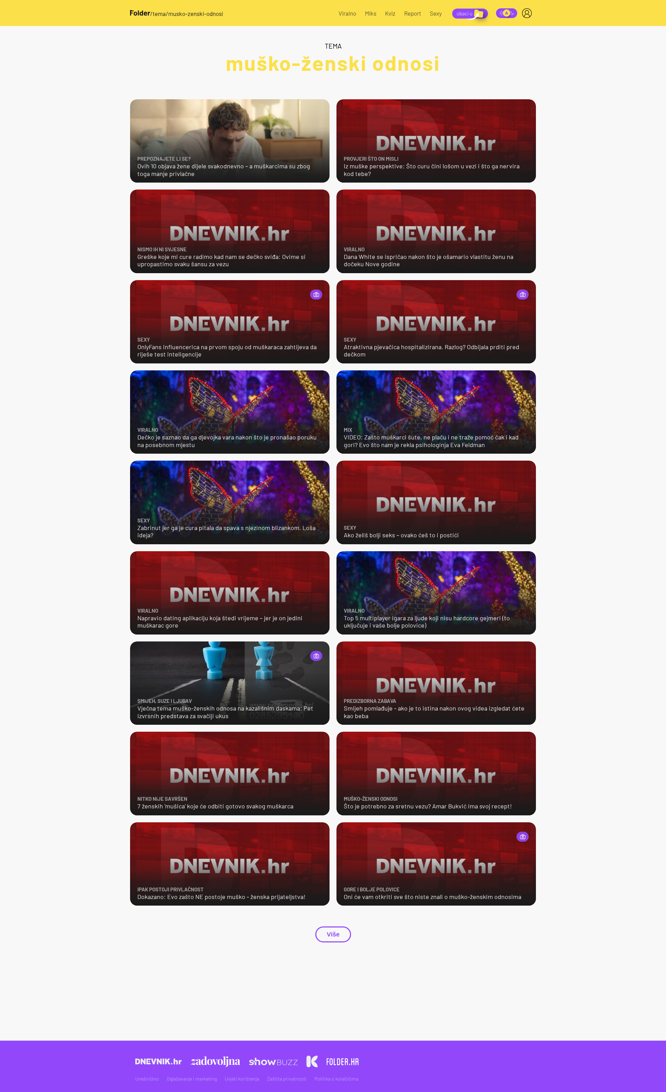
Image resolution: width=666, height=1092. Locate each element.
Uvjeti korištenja (242, 1079)
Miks (370, 13)
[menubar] (528, 13)
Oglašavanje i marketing (192, 1079)
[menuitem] (528, 13)
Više (333, 934)
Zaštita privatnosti (287, 1079)
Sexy (436, 13)
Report (412, 13)
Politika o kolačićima (336, 1079)
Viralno (347, 13)
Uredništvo (147, 1079)
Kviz (390, 13)
